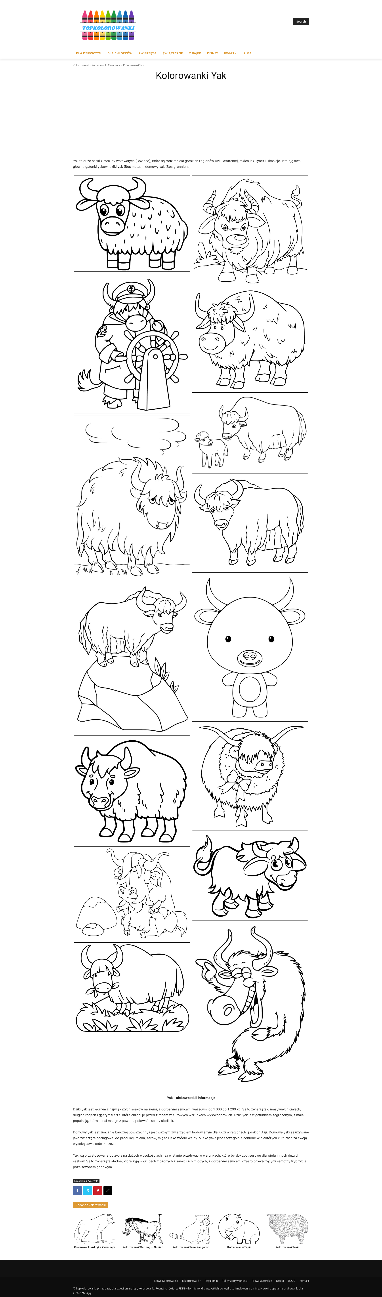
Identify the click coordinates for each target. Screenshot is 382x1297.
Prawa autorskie (262, 1281)
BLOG (291, 1281)
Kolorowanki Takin (287, 1247)
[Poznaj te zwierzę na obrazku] (132, 497)
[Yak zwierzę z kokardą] (250, 777)
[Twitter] (87, 1190)
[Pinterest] (97, 1190)
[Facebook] (77, 1190)
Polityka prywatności (235, 1281)
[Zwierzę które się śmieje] (250, 1005)
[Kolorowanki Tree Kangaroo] (191, 1229)
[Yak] (132, 791)
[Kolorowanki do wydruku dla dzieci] (108, 26)
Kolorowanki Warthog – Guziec (142, 1247)
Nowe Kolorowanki (166, 1281)
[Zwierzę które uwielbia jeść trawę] (132, 987)
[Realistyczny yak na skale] (132, 659)
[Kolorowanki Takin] (287, 1229)
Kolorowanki (81, 65)
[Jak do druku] (132, 224)
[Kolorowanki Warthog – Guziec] (142, 1229)
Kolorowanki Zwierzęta (106, 65)
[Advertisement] (191, 116)
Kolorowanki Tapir (239, 1247)
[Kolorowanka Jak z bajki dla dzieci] (250, 231)
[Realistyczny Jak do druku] (250, 523)
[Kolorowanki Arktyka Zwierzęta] (94, 1229)
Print (78, 180)
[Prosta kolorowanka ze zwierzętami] (250, 647)
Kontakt (304, 1281)
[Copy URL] (107, 1190)
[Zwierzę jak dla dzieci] (132, 893)
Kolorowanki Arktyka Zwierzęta (94, 1247)
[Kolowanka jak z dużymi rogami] (250, 341)
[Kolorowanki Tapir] (239, 1229)
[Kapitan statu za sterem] (132, 343)
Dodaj (280, 1281)
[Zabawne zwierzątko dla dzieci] (250, 877)
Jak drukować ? (191, 1281)
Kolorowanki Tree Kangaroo (190, 1247)
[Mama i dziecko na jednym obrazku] (250, 434)
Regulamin (211, 1281)
